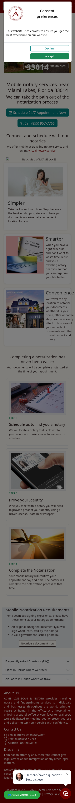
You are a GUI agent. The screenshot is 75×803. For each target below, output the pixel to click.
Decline (49, 48)
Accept (49, 56)
